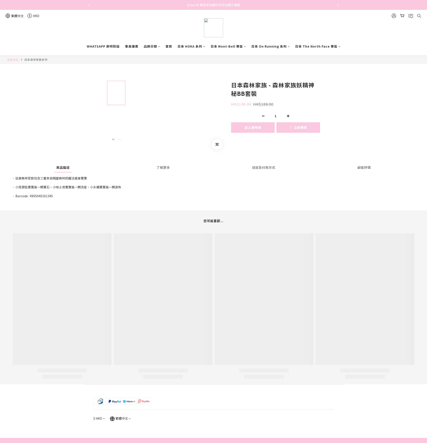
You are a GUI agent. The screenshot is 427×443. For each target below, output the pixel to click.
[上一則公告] (89, 5)
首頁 (168, 46)
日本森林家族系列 (36, 59)
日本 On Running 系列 (269, 46)
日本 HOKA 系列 (189, 46)
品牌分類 (150, 46)
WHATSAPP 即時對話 (103, 46)
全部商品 (13, 59)
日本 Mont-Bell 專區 (227, 46)
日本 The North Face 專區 (316, 46)
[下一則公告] (338, 5)
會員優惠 (131, 46)
